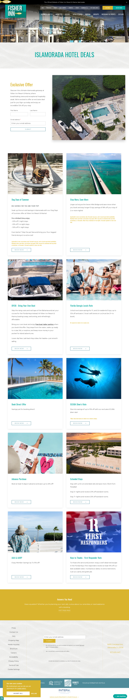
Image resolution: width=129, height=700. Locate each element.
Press (14, 628)
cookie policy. (21, 688)
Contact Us (14, 632)
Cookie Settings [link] (14, 669)
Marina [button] (87, 14)
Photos (48, 8)
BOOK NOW (78, 348)
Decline (34, 693)
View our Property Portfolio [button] (64, 697)
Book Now (119, 8)
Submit (49, 641)
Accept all (18, 693)
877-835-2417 (94, 8)
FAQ (43, 8)
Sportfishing (77, 14)
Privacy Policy (54, 647)
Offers (107, 8)
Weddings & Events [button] (108, 14)
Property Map (13, 640)
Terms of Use (14, 665)
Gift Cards (62, 8)
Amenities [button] (58, 14)
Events (71, 8)
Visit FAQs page (64, 610)
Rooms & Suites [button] (47, 14)
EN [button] (78, 8)
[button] (127, 2)
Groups (96, 14)
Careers (14, 653)
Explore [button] (121, 14)
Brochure (13, 649)
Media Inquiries (13, 644)
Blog (55, 8)
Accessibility (13, 657)
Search (83, 8)
